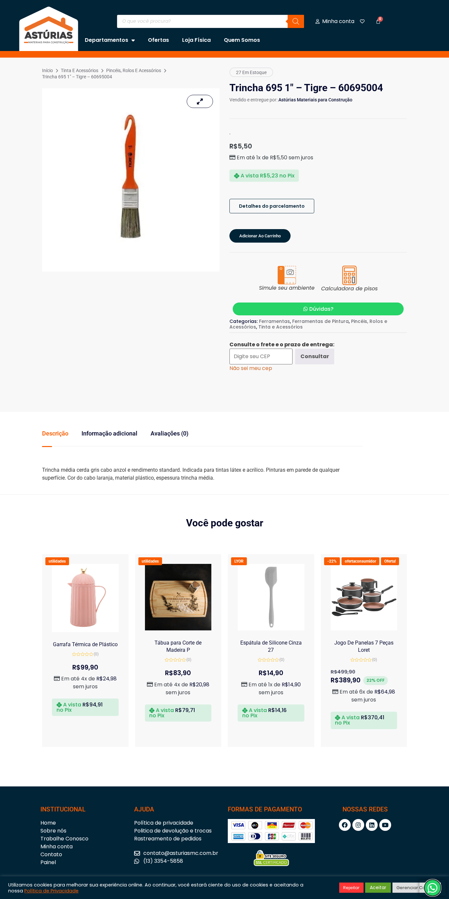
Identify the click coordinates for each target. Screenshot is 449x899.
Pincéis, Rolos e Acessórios (133, 70)
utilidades (57, 561)
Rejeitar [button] (351, 888)
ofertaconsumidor (360, 561)
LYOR (239, 561)
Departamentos (106, 40)
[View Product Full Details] (85, 630)
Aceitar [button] (378, 887)
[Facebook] (345, 825)
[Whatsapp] (432, 888)
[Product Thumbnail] (200, 101)
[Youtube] (385, 825)
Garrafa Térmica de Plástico (85, 644)
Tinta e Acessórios (79, 70)
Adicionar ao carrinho (260, 235)
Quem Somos (242, 40)
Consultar (314, 356)
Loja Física (196, 40)
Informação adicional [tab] (109, 433)
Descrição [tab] (55, 433)
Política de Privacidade (51, 890)
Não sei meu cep (250, 368)
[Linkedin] (372, 825)
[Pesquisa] (296, 21)
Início (47, 70)
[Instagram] (358, 825)
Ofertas (158, 40)
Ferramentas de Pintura (320, 321)
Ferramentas (274, 321)
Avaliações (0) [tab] (169, 433)
